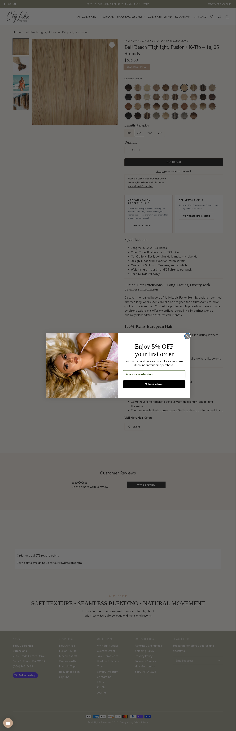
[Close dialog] (187, 336)
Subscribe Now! (154, 384)
